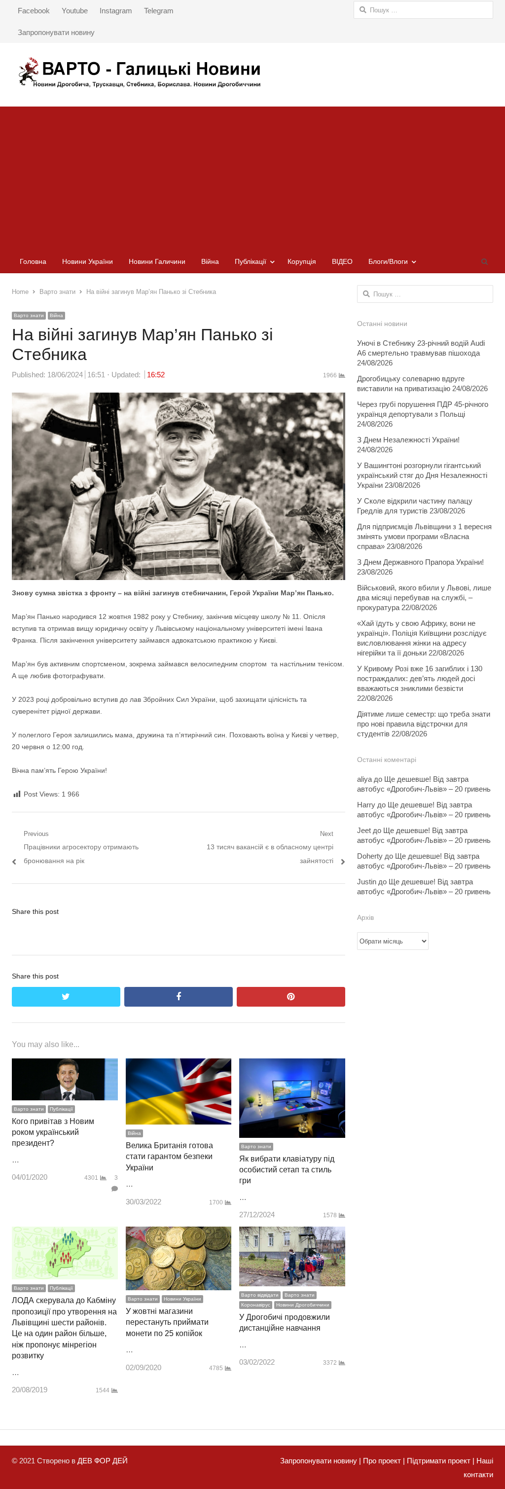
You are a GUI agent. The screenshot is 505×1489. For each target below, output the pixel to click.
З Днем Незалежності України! (408, 440)
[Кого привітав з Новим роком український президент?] (65, 1065)
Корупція (302, 261)
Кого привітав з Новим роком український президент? (53, 1132)
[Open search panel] (484, 261)
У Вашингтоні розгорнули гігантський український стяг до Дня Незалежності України (422, 475)
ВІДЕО (342, 261)
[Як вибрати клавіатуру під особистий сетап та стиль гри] (292, 1065)
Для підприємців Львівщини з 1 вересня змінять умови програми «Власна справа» (424, 536)
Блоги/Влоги (388, 261)
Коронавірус (255, 1304)
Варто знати (29, 315)
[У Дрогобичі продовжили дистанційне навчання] (292, 1233)
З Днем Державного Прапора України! (420, 562)
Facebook (34, 10)
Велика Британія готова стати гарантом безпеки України (169, 1156)
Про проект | (383, 1460)
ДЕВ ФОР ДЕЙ (102, 1460)
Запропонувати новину (56, 32)
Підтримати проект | (439, 1460)
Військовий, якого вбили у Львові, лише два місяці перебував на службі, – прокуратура (424, 597)
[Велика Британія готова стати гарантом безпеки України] (179, 1065)
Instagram (116, 10)
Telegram (159, 10)
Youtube (75, 10)
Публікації (250, 261)
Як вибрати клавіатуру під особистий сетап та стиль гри (286, 1170)
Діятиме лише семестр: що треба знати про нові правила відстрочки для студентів (423, 724)
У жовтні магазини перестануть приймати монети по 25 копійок (167, 1322)
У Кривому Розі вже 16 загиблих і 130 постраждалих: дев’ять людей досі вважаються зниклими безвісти (419, 678)
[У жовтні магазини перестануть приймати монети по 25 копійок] (179, 1233)
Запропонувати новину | (320, 1460)
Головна (33, 261)
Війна (210, 261)
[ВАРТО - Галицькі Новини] (252, 72)
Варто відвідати (260, 1295)
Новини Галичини (157, 261)
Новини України (87, 261)
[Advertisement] (252, 176)
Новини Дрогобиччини (302, 1304)
